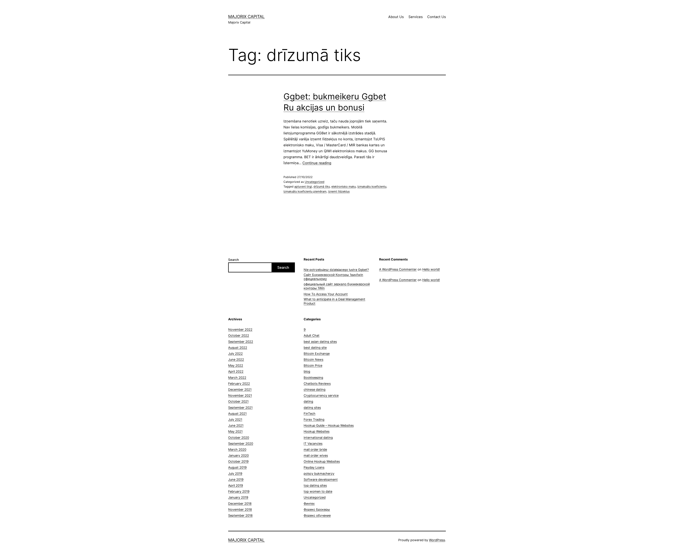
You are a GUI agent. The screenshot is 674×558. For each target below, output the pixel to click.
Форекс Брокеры (317, 509)
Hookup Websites (316, 431)
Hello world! (431, 269)
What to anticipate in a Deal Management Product (334, 301)
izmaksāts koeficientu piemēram (304, 191)
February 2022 (239, 383)
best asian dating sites (320, 341)
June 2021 (235, 425)
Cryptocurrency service (321, 395)
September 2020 (240, 443)
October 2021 (238, 401)
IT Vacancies (313, 443)
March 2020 (237, 449)
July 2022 (235, 353)
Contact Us (436, 17)
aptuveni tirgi (303, 186)
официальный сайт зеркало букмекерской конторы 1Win (337, 286)
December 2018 (240, 503)
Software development (321, 479)
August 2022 (237, 347)
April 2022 (235, 371)
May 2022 (235, 365)
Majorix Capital (246, 16)
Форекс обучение (317, 515)
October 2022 (238, 335)
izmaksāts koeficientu (371, 186)
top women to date (318, 491)
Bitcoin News (313, 359)
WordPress (437, 540)
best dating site (315, 347)
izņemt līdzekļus (339, 191)
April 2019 (235, 485)
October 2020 (238, 437)
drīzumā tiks (321, 186)
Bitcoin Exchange (317, 353)
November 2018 (240, 509)
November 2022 (240, 329)
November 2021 (240, 395)
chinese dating (314, 389)
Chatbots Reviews (317, 383)
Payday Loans (314, 467)
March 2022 (237, 377)
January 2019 (238, 497)
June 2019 (235, 479)
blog (307, 371)
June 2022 (236, 359)
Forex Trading (314, 419)
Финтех (309, 503)
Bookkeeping (313, 377)
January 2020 (238, 455)
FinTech (309, 413)
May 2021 (235, 431)
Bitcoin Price (313, 365)
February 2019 (238, 491)
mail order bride (315, 449)
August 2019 (237, 467)
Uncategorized (314, 181)
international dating (318, 437)
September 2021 (240, 407)
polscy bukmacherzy (319, 473)
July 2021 (235, 419)
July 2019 (235, 473)
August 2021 (237, 413)
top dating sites (315, 485)
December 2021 (240, 389)
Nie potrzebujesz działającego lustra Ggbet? (336, 270)
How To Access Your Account (326, 294)
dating (308, 401)
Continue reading (316, 163)
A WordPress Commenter (398, 269)
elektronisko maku (343, 186)
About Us (396, 17)
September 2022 (240, 341)
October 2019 (238, 461)
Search (233, 260)
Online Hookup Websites (322, 461)
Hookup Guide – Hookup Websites (329, 425)
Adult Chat (311, 335)
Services (415, 17)
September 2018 (240, 515)
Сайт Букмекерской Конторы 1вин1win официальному (333, 277)
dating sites (312, 407)
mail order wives (316, 455)
